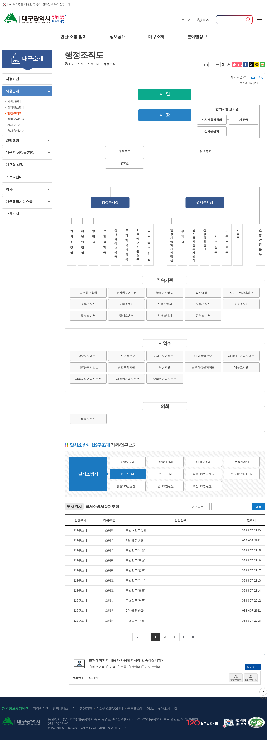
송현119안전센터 (127, 486)
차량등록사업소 (88, 367)
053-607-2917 (251, 570)
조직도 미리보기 (261, 77)
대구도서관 (241, 367)
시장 (166, 114)
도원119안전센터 (166, 486)
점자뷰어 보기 (234, 64)
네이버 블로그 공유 (262, 64)
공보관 (124, 163)
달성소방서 (126, 315)
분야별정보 (197, 36)
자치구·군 (13, 125)
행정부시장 (110, 202)
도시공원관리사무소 (126, 378)
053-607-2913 (251, 580)
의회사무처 (88, 419)
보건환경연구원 (126, 292)
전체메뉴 (260, 19)
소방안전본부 (260, 242)
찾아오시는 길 (167, 708)
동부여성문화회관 (203, 367)
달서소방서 (88, 315)
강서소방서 (164, 315)
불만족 (135, 666)
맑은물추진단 (148, 245)
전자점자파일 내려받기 (239, 64)
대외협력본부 (203, 355)
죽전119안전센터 (204, 486)
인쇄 (206, 64)
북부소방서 (203, 304)
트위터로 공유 (251, 64)
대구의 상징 (12, 165)
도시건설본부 (126, 355)
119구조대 (127, 474)
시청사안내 (14, 101)
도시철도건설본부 (164, 355)
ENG (206, 20)
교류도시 (10, 214)
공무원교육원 (88, 292)
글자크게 (211, 64)
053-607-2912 (251, 600)
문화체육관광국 (126, 245)
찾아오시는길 (16, 119)
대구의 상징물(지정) (18, 153)
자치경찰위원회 (212, 119)
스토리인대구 (14, 177)
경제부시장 (204, 202)
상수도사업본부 (88, 355)
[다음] (183, 637)
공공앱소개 (135, 708)
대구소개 (77, 64)
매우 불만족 (152, 666)
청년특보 (205, 150)
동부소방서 (126, 304)
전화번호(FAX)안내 (109, 708)
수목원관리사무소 (164, 378)
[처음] (136, 637)
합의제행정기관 (227, 109)
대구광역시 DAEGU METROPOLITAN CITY (19, 16)
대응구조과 (203, 462)
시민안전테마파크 (241, 292)
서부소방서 (164, 304)
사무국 (243, 119)
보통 (123, 666)
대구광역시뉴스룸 (17, 202)
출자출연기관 (16, 130)
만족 (112, 666)
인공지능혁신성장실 (171, 245)
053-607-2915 (251, 550)
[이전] (146, 637)
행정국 (93, 236)
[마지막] (193, 637)
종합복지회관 (126, 367)
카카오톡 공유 (256, 64)
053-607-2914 (251, 590)
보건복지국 (104, 241)
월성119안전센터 (204, 474)
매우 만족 (98, 666)
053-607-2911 (251, 540)
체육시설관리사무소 (88, 378)
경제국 (182, 236)
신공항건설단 (204, 239)
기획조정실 (71, 241)
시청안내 (10, 91)
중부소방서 (88, 304)
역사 (7, 190)
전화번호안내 (16, 107)
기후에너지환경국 (137, 245)
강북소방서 (203, 315)
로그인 (186, 20)
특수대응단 (203, 292)
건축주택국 (226, 241)
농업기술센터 (165, 292)
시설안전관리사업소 (241, 355)
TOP (263, 698)
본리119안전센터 (242, 474)
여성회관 (165, 367)
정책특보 (124, 150)
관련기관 (86, 708)
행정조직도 (14, 113)
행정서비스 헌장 (64, 708)
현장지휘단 (241, 462)
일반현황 (10, 141)
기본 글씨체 (228, 64)
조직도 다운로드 (237, 77)
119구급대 (165, 474)
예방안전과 (165, 462)
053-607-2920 (251, 530)
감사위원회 (211, 131)
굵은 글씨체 (222, 64)
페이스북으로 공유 (245, 64)
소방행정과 (127, 462)
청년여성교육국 (115, 243)
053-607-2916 (251, 560)
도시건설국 (215, 241)
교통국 (238, 233)
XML (150, 708)
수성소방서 (241, 304)
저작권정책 (41, 708)
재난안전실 (82, 241)
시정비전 (12, 79)
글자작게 (217, 64)
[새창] (235, 722)
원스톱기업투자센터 (193, 245)
